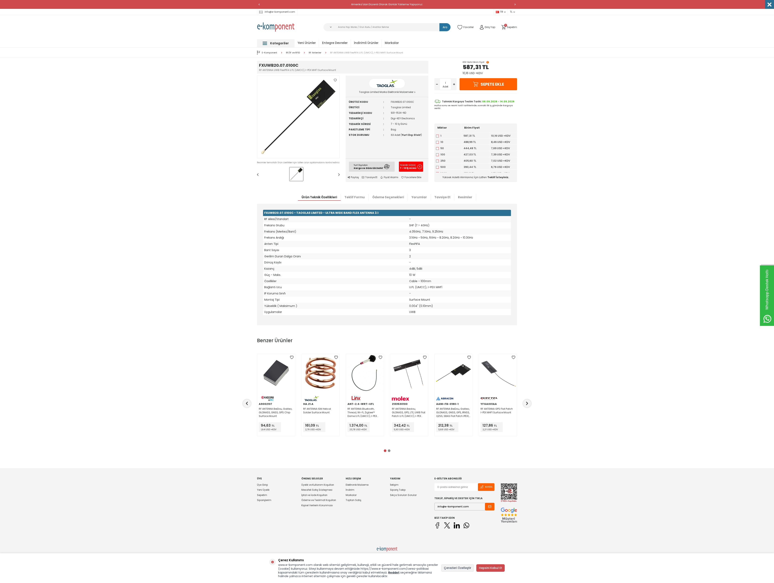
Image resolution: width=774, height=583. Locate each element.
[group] (298, 117)
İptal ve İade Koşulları (314, 495)
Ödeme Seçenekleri (388, 197)
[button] (259, 4)
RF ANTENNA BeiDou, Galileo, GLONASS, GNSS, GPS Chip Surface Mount (275, 412)
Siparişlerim (264, 500)
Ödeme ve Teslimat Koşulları (318, 500)
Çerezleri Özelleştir (457, 568)
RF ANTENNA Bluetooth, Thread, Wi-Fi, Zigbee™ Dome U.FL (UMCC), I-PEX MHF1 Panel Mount (362, 412)
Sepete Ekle (492, 84)
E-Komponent (269, 52)
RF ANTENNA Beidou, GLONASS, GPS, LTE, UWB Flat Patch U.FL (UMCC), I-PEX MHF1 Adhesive (408, 412)
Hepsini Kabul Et (490, 568)
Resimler (465, 197)
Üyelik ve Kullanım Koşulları (317, 484)
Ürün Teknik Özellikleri (319, 197)
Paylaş (355, 177)
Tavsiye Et (371, 177)
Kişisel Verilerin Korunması (317, 505)
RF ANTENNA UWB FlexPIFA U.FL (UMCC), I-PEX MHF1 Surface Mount (366, 52)
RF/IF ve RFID (293, 52)
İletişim (394, 484)
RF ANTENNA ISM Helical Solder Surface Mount (317, 410)
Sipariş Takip (398, 490)
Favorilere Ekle (413, 177)
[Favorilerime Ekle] (291, 357)
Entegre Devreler (335, 43)
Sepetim (262, 495)
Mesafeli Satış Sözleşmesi (316, 490)
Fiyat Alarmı (391, 177)
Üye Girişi (262, 484)
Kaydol (489, 486)
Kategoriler (279, 43)
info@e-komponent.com (280, 12)
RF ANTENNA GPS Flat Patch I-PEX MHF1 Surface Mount (497, 410)
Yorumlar (419, 197)
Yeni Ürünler (307, 43)
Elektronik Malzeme (357, 484)
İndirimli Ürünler (366, 43)
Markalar (392, 43)
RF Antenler (315, 52)
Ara (445, 27)
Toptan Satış (353, 500)
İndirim (350, 490)
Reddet (393, 573)
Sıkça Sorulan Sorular (403, 495)
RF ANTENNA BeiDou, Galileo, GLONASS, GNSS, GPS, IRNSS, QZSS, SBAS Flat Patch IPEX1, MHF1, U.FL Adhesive (453, 412)
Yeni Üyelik (263, 490)
